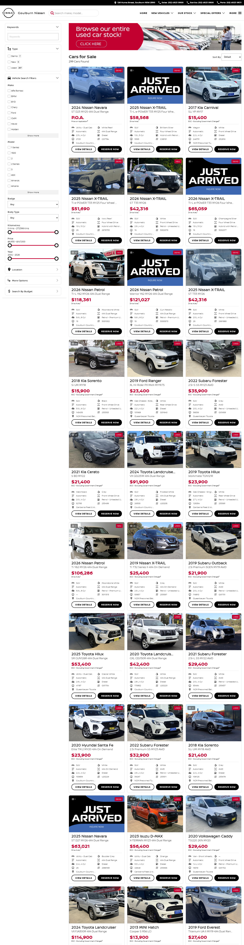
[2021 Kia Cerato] (96, 449)
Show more (33, 135)
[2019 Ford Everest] (213, 904)
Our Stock (185, 13)
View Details (83, 149)
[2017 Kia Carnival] (213, 85)
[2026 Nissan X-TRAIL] (155, 176)
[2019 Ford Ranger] (155, 358)
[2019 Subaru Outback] (213, 540)
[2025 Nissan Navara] (96, 813)
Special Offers (211, 13)
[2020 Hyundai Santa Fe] (96, 722)
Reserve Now (110, 149)
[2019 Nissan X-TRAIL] (155, 540)
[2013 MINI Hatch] (155, 904)
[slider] (10, 232)
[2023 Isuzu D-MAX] (155, 813)
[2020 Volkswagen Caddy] (213, 813)
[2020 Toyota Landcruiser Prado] (155, 631)
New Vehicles (160, 13)
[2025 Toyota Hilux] (96, 631)
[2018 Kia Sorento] (96, 358)
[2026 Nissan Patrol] (96, 267)
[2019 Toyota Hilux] (213, 449)
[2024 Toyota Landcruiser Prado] (155, 449)
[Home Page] (9, 13)
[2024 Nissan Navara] (96, 85)
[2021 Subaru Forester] (213, 631)
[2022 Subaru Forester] (213, 358)
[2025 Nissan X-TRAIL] (155, 85)
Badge (11, 198)
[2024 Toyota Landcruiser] (96, 904)
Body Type (13, 211)
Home (143, 13)
